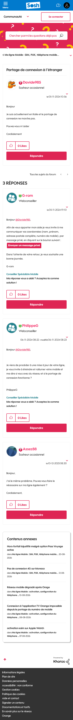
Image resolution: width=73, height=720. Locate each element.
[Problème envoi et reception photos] (67, 174)
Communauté (13, 16)
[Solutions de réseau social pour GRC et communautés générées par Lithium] (61, 660)
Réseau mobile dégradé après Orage (28, 587)
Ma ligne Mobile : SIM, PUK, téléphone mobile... (32, 54)
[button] (11, 146)
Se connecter (56, 16)
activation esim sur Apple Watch (25, 628)
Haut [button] (5, 659)
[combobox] (36, 35)
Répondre (36, 156)
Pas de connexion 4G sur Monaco (26, 568)
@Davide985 (22, 219)
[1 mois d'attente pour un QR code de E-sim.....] (61, 174)
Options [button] (68, 55)
